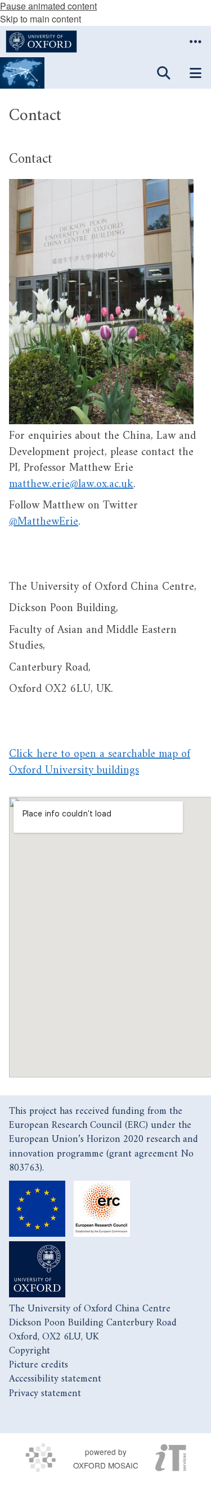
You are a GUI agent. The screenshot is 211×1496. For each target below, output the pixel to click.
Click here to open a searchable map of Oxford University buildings (99, 763)
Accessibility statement (55, 1379)
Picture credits (38, 1365)
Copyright (29, 1351)
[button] (195, 41)
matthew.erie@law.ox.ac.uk (71, 484)
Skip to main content (40, 18)
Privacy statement (45, 1393)
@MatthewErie (43, 522)
